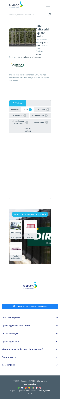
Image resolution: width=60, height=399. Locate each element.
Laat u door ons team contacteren (32, 306)
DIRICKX (39, 54)
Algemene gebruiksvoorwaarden (23, 390)
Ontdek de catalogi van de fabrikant (30, 214)
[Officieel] (17, 103)
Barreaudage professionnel (29, 57)
